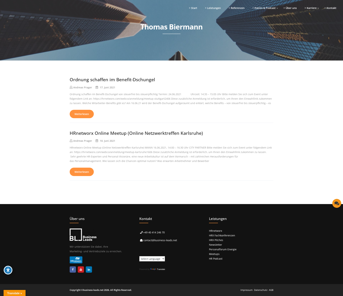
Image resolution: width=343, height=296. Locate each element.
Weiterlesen (81, 114)
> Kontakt (330, 8)
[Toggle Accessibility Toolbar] (8, 270)
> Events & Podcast (264, 8)
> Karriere (311, 8)
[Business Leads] (26, 27)
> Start (193, 8)
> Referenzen (237, 8)
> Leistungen (213, 8)
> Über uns (290, 8)
